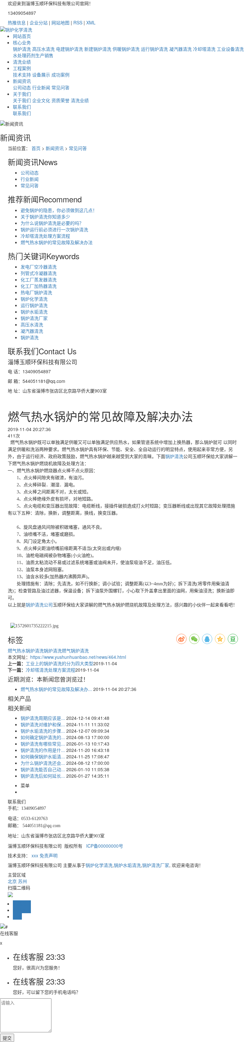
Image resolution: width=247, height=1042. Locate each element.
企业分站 (39, 22)
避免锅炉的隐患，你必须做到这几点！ (59, 210)
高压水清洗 (43, 49)
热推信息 (17, 22)
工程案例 (22, 68)
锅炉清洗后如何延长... (43, 776)
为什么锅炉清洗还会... (43, 763)
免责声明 (49, 855)
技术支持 (22, 74)
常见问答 (60, 87)
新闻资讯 (22, 81)
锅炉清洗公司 (39, 605)
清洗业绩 (22, 61)
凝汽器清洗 (180, 49)
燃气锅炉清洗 (75, 650)
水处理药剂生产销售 (33, 55)
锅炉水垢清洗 (34, 311)
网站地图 (60, 22)
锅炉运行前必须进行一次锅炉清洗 (54, 229)
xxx (35, 855)
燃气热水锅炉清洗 (26, 650)
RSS (77, 22)
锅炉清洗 (22, 49)
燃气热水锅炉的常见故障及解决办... (56, 689)
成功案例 (60, 74)
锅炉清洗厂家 (34, 318)
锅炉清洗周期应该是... (43, 718)
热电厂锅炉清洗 (36, 292)
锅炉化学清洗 (34, 299)
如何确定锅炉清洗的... (43, 737)
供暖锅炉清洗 (126, 49)
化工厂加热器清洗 (39, 286)
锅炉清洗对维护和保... (43, 724)
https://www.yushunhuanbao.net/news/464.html (78, 657)
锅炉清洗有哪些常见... (43, 743)
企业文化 (41, 100)
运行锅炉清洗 (154, 49)
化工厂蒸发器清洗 (39, 279)
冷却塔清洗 (204, 49)
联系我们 (22, 106)
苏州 (22, 881)
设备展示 (41, 74)
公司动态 (22, 87)
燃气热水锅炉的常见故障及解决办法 (57, 242)
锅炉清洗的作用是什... (43, 750)
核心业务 (22, 42)
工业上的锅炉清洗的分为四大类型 (59, 663)
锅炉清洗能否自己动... (43, 769)
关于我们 (22, 94)
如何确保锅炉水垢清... (43, 756)
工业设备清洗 (230, 49)
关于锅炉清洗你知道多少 (45, 216)
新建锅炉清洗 (97, 49)
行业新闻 (41, 87)
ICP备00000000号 (104, 846)
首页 (36, 148)
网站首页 (22, 36)
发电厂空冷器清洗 (39, 266)
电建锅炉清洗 (69, 49)
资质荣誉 (60, 100)
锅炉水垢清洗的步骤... (43, 731)
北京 (12, 881)
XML (91, 22)
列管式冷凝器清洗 (39, 273)
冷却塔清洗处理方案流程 (45, 236)
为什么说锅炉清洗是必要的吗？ (52, 223)
